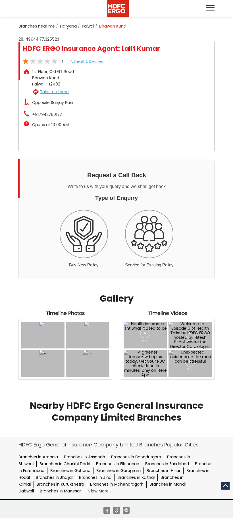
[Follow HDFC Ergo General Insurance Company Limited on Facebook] (106, 510)
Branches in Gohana (70, 470)
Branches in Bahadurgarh (136, 457)
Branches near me (36, 26)
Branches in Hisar (163, 470)
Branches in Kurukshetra (60, 484)
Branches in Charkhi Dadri (64, 464)
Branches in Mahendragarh (116, 484)
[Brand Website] (126, 510)
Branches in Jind (95, 477)
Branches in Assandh (84, 457)
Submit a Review (86, 62)
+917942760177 (47, 115)
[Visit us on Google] (116, 510)
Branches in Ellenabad (117, 464)
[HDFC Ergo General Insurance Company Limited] (118, 8)
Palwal (88, 26)
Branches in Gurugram (118, 470)
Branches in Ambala (38, 457)
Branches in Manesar (60, 491)
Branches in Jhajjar (54, 477)
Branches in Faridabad (167, 464)
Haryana (68, 26)
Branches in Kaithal (136, 477)
